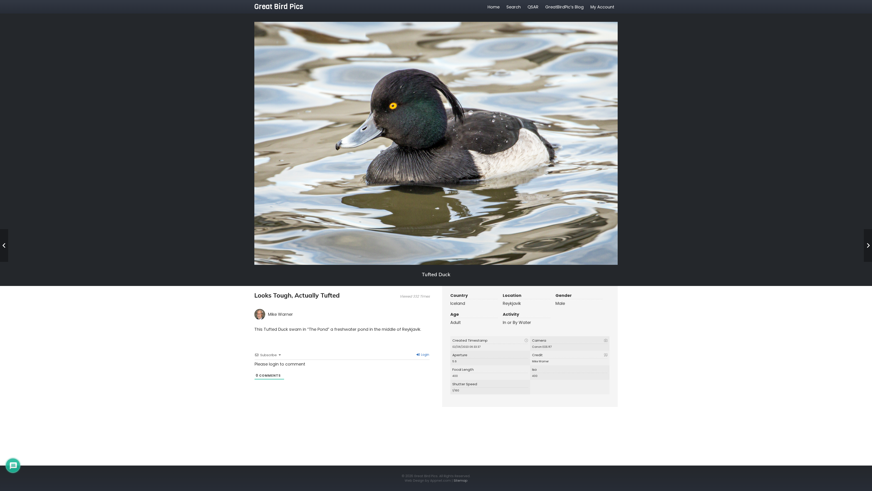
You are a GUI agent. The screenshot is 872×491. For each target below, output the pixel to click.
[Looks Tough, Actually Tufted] (436, 143)
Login (424, 354)
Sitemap (461, 480)
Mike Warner (280, 314)
